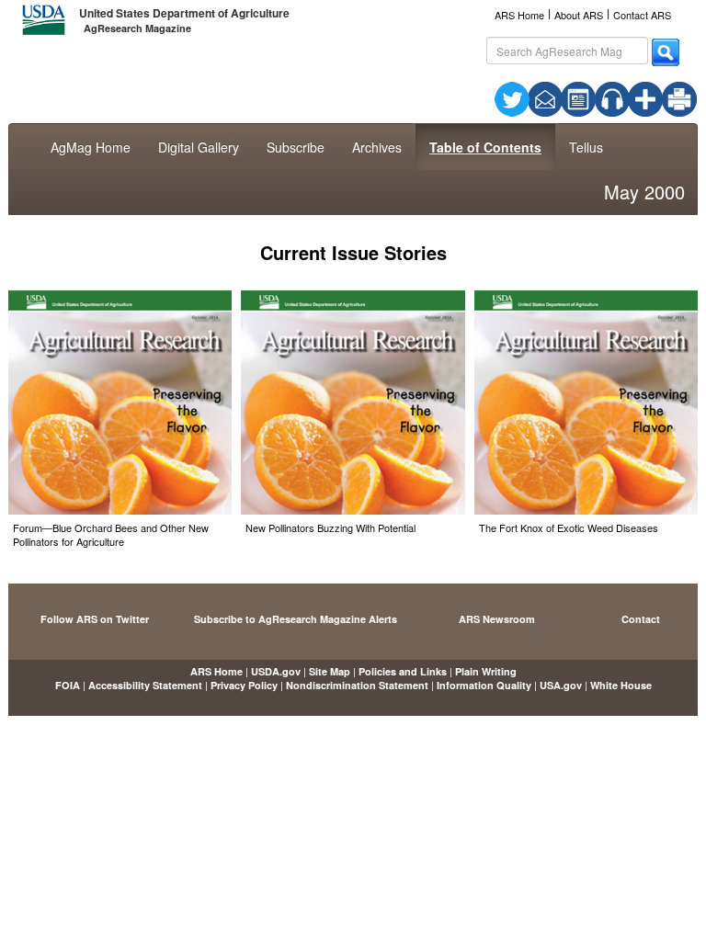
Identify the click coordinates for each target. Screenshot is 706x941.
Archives (377, 147)
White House (621, 685)
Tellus (586, 147)
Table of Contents (485, 147)
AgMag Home (91, 147)
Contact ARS (642, 14)
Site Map (329, 671)
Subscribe (296, 147)
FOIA (67, 685)
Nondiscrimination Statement (357, 685)
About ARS (578, 14)
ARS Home (519, 14)
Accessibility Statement (145, 685)
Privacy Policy (244, 685)
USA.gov (561, 685)
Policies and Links (403, 671)
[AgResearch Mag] (578, 97)
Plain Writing (486, 671)
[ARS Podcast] (612, 97)
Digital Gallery (198, 147)
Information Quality (484, 685)
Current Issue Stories (353, 252)
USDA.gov (276, 671)
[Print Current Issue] (667, 99)
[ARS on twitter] (512, 97)
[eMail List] (545, 97)
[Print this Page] (679, 97)
